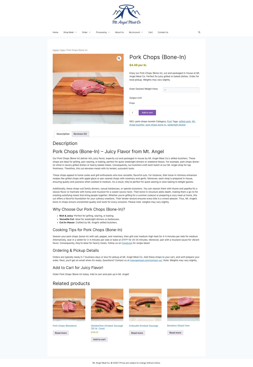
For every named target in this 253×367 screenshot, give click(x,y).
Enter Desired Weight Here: (143, 89)
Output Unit (135, 98)
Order (84, 32)
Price (132, 103)
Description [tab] (63, 134)
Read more (61, 333)
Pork (62, 50)
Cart (151, 32)
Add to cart (147, 112)
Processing (101, 32)
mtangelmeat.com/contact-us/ (146, 260)
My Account (134, 32)
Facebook (127, 243)
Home (55, 32)
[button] (199, 32)
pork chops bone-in (155, 125)
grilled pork (185, 121)
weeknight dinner (176, 125)
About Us (119, 32)
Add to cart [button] (99, 339)
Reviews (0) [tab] (80, 134)
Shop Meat (69, 32)
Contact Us (163, 32)
